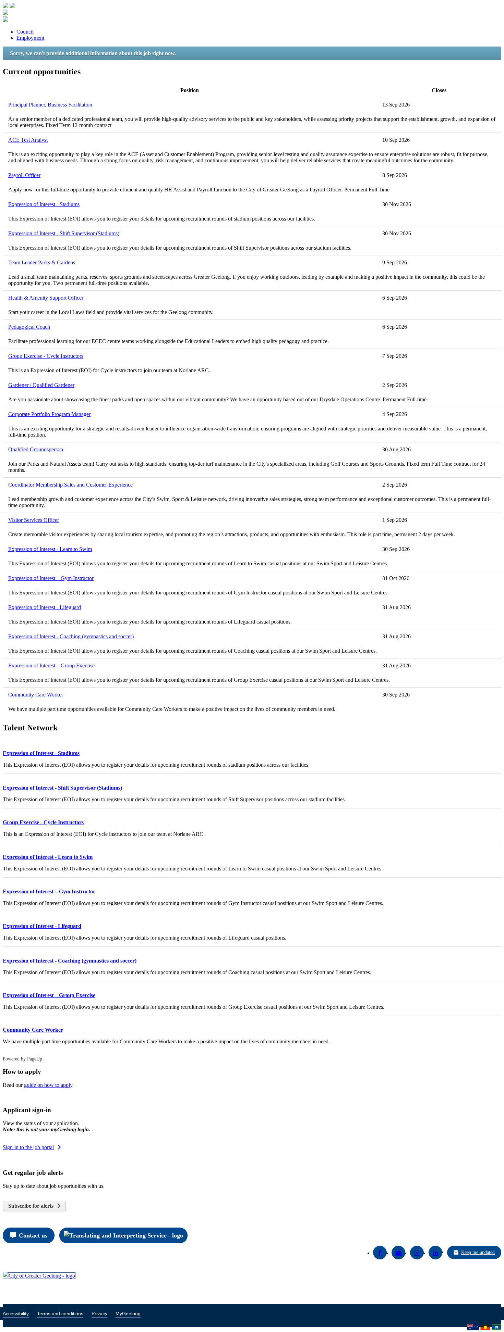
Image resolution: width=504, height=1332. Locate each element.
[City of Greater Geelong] (39, 1275)
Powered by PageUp (22, 1058)
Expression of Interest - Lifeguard (44, 607)
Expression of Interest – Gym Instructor (51, 578)
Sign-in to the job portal (28, 1147)
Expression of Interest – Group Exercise (51, 665)
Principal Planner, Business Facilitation (50, 105)
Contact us (33, 1235)
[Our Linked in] (435, 1252)
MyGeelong (128, 1313)
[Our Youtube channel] (398, 1252)
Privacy (99, 1313)
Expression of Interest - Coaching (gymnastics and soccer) (71, 636)
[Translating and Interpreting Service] (123, 1235)
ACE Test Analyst (28, 140)
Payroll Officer (24, 175)
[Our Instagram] (417, 1252)
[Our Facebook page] (380, 1252)
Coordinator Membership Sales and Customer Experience (70, 485)
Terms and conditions (60, 1313)
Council (25, 32)
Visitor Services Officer (33, 520)
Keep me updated (478, 1252)
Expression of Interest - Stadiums (44, 204)
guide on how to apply (48, 1085)
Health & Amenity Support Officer (45, 298)
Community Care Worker (35, 695)
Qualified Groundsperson (35, 449)
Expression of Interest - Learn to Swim (50, 549)
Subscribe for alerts (30, 1206)
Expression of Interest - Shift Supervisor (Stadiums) (63, 233)
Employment (30, 38)
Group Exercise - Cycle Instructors (45, 356)
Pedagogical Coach (29, 327)
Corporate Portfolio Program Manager (49, 414)
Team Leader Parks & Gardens (41, 262)
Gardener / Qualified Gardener (41, 385)
